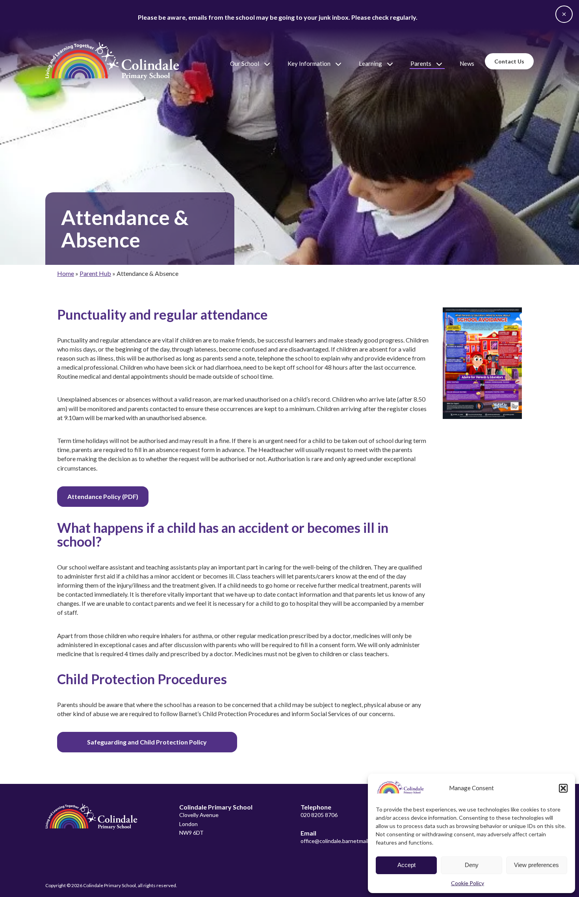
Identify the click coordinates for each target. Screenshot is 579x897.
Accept (406, 865)
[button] (563, 788)
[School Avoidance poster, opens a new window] (482, 363)
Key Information (309, 63)
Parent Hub (95, 273)
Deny (472, 865)
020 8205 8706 (319, 814)
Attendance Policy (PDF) (102, 496)
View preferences (536, 865)
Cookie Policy (467, 883)
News (467, 63)
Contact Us (509, 61)
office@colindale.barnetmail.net (339, 840)
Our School (244, 63)
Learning (370, 63)
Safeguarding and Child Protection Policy (147, 742)
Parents (420, 63)
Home (65, 273)
